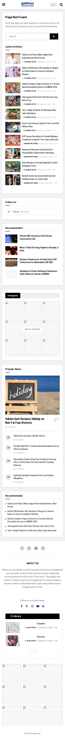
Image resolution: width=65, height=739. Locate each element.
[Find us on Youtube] (36, 548)
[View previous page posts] (30, 651)
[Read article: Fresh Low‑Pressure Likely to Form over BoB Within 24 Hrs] (12, 127)
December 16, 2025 (46, 627)
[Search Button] (61, 4)
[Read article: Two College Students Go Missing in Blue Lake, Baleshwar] (12, 114)
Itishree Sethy (30, 62)
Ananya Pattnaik (31, 143)
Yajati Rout (31, 627)
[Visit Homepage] (27, 5)
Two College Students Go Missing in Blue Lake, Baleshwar (32, 530)
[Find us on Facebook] (22, 548)
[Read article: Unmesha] (13, 640)
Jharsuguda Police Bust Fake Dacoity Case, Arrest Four (30, 526)
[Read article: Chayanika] (13, 627)
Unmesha (41, 636)
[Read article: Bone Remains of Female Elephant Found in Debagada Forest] (12, 166)
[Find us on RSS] (43, 548)
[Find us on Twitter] (29, 548)
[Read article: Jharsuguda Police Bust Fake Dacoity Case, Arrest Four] (12, 101)
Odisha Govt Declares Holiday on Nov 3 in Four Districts (24, 420)
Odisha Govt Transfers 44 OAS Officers (29, 436)
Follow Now (33, 329)
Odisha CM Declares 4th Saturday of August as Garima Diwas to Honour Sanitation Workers (40, 71)
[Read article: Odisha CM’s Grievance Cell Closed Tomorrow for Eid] (11, 238)
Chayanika (40, 623)
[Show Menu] (3, 4)
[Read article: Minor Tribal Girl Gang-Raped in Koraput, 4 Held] (11, 250)
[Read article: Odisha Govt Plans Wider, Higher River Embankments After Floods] (12, 58)
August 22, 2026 (45, 62)
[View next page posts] (35, 651)
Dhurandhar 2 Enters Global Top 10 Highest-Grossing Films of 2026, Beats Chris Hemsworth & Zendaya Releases (35, 462)
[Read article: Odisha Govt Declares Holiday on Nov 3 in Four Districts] (32, 395)
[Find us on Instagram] (32, 606)
